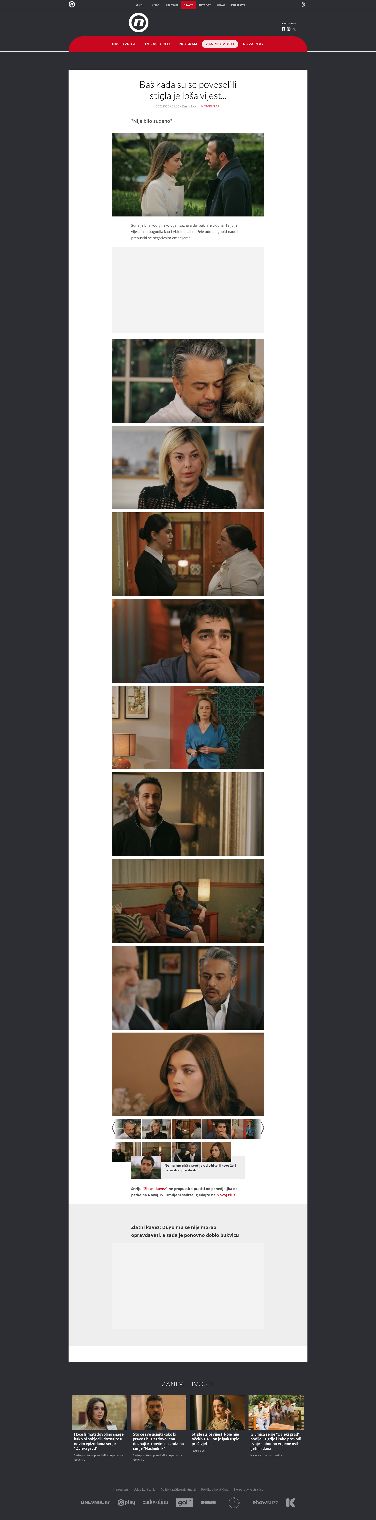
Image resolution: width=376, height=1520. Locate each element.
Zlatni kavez (155, 1188)
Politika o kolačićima (215, 1490)
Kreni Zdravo (290, 1502)
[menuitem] (302, 4)
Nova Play (253, 44)
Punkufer (234, 1502)
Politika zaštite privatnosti (178, 1490)
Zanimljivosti (220, 44)
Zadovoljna (155, 1502)
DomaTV (208, 1502)
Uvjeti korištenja (144, 1490)
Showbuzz (265, 1502)
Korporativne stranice (248, 1490)
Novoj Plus (226, 1195)
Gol (184, 1502)
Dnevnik (95, 1502)
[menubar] (302, 4)
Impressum (120, 1490)
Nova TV (73, 4)
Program (188, 44)
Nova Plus (126, 1502)
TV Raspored (157, 44)
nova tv (188, 5)
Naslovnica (124, 44)
